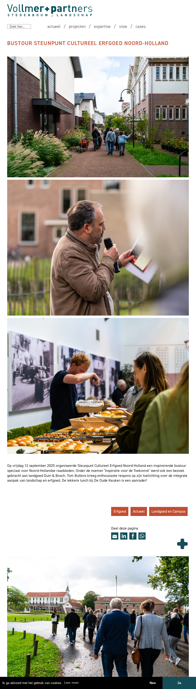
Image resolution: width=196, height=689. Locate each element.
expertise (102, 26)
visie (123, 26)
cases (141, 26)
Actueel (139, 511)
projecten (77, 26)
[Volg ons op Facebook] (132, 536)
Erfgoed (120, 511)
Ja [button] (179, 683)
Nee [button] (153, 683)
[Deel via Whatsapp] (142, 536)
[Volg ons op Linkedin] (123, 536)
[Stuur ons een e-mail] (114, 536)
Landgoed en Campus (168, 511)
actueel (53, 26)
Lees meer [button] (71, 682)
